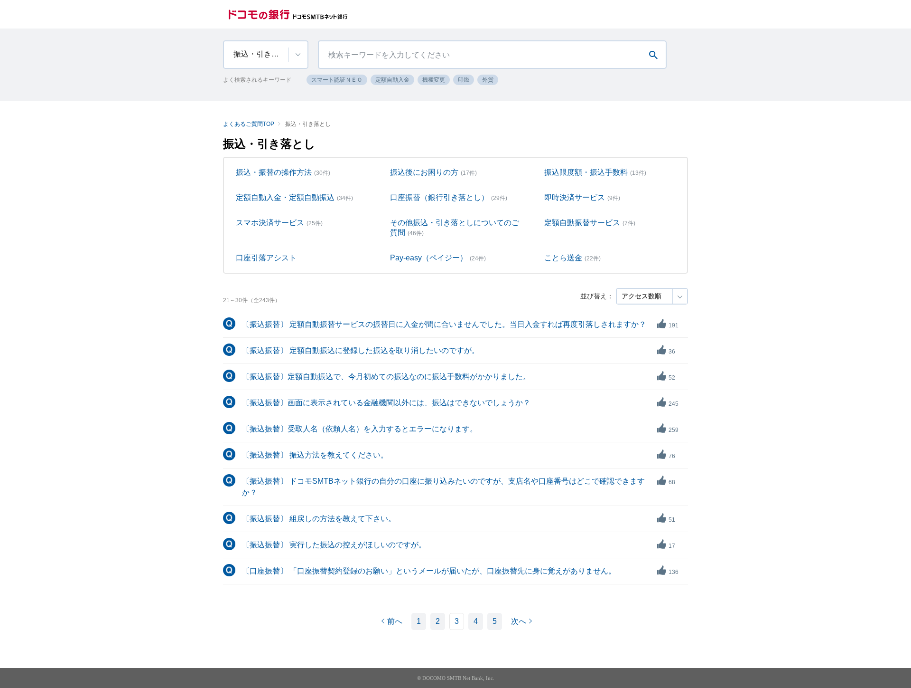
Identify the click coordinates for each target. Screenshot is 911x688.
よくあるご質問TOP (248, 124)
